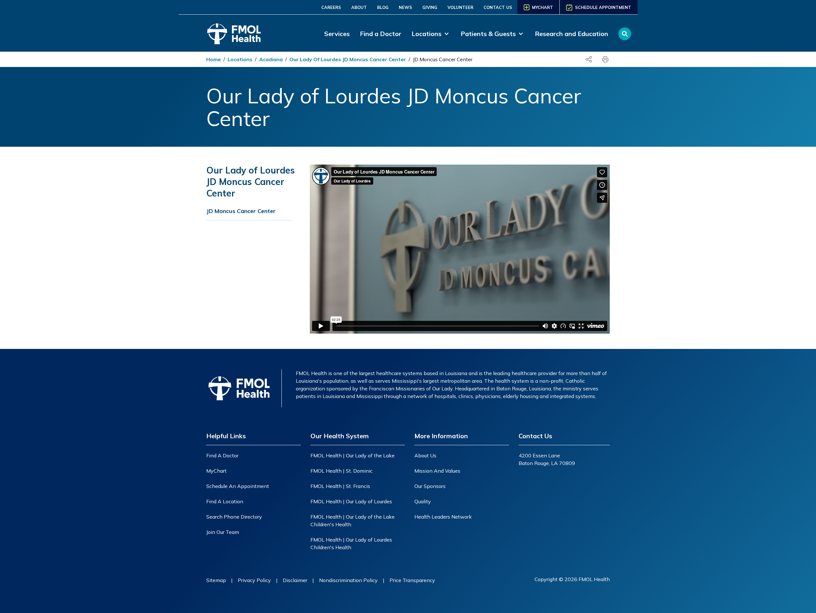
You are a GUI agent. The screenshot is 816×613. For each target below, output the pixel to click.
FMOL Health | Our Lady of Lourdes (351, 501)
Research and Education (571, 34)
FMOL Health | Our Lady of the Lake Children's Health (352, 520)
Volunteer (460, 7)
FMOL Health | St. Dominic (341, 471)
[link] (430, 34)
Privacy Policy (254, 580)
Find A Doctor (222, 455)
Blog (383, 7)
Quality (422, 501)
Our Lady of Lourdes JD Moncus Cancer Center (347, 59)
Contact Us (498, 7)
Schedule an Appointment (237, 486)
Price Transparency (412, 580)
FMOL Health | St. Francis (340, 486)
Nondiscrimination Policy (348, 580)
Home (213, 59)
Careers (331, 7)
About (359, 7)
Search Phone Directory (234, 516)
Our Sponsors (430, 486)
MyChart (216, 471)
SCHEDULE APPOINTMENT (603, 7)
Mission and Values (437, 471)
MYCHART (542, 7)
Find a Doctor (380, 34)
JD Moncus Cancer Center (442, 59)
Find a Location (224, 501)
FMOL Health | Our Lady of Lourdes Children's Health (351, 543)
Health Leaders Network (443, 516)
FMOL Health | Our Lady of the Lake (352, 455)
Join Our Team (222, 532)
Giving (429, 7)
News (405, 7)
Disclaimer (295, 580)
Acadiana (271, 59)
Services (337, 34)
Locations (240, 59)
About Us (425, 455)
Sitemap (216, 580)
